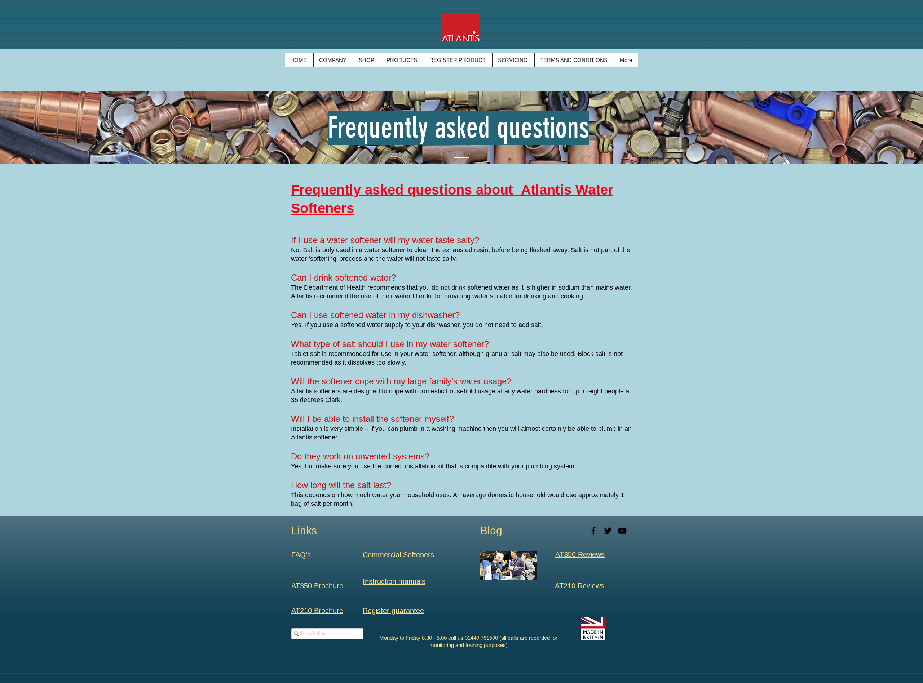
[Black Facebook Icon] (593, 531)
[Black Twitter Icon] (608, 531)
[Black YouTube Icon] (622, 531)
